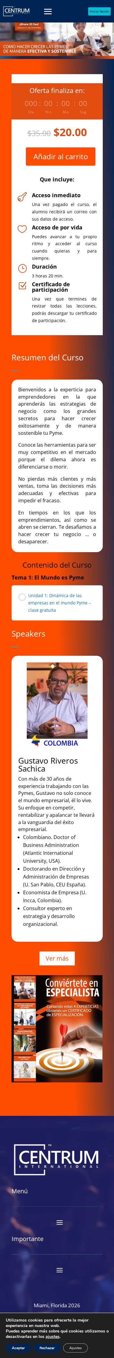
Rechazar (47, 1348)
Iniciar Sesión (99, 11)
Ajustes (75, 1348)
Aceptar (18, 1348)
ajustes (53, 1336)
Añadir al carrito (60, 156)
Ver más (57, 958)
